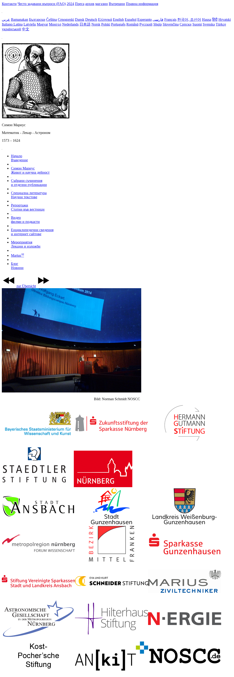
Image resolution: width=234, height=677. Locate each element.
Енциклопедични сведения (32, 232)
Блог (17, 266)
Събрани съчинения (29, 183)
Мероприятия (25, 244)
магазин (101, 4)
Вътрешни (117, 4)
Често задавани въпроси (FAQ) (42, 4)
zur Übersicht (26, 286)
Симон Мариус (30, 170)
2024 (70, 4)
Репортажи (28, 207)
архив (89, 4)
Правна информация (142, 4)
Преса (79, 4)
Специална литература (29, 195)
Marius (17, 255)
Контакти (9, 4)
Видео (25, 220)
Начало (19, 158)
